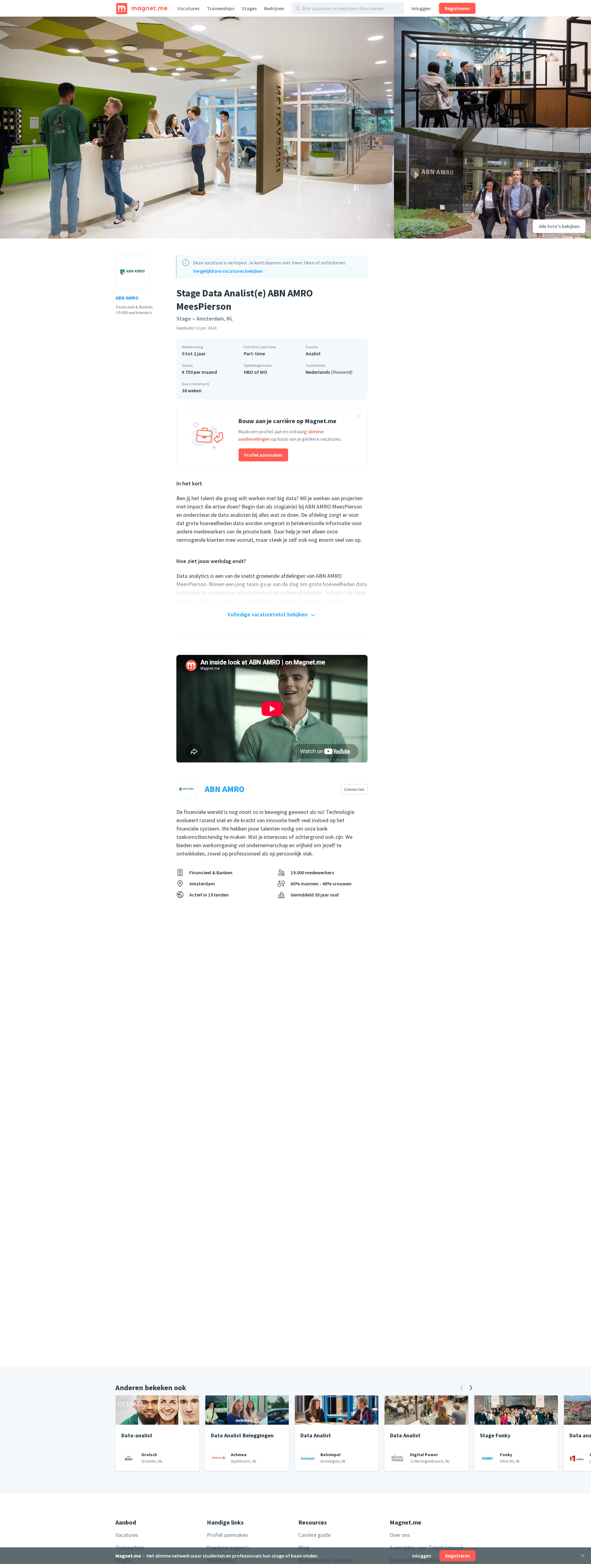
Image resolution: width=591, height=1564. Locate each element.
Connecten (354, 789)
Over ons (400, 1534)
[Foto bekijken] (197, 128)
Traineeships (220, 8)
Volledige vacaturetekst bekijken (267, 614)
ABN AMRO (127, 298)
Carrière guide (314, 1534)
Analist (313, 353)
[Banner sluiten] (359, 416)
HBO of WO (255, 372)
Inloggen (421, 8)
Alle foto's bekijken (559, 226)
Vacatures (188, 8)
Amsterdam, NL (214, 318)
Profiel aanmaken (263, 455)
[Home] (142, 8)
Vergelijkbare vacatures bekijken (228, 271)
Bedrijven (274, 8)
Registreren (457, 8)
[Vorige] (461, 1387)
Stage (183, 318)
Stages (249, 8)
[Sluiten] (582, 1555)
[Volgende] (471, 1387)
